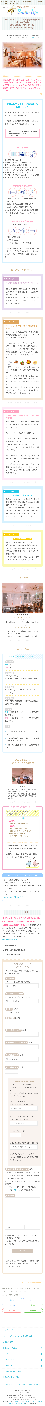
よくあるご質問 (8, 1365)
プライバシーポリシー (20, 1384)
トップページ (8, 1330)
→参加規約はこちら (9, 939)
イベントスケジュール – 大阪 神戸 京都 (17, 1336)
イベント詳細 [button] (9, 656)
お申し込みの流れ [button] (11, 945)
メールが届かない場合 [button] (12, 954)
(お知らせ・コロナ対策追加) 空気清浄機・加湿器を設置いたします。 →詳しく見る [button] (23, 133)
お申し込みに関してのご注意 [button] (15, 950)
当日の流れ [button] (20, 656)
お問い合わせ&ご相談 (11, 1377)
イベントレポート (9, 1354)
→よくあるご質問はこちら (13, 897)
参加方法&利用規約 (10, 1348)
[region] (22, 599)
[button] (17, 614)
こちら (16, 1190)
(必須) (13, 1009)
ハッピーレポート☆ (10, 1359)
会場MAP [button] (30, 656)
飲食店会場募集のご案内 (12, 1371)
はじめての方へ (8, 1342)
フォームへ (35, 37)
